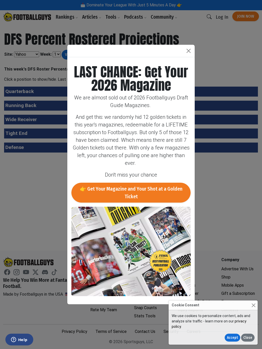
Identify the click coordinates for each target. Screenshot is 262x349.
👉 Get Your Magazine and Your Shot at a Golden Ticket (131, 193)
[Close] (253, 305)
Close (247, 337)
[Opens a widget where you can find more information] (19, 340)
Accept (232, 337)
